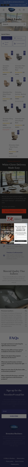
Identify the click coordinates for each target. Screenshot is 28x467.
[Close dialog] (26, 224)
